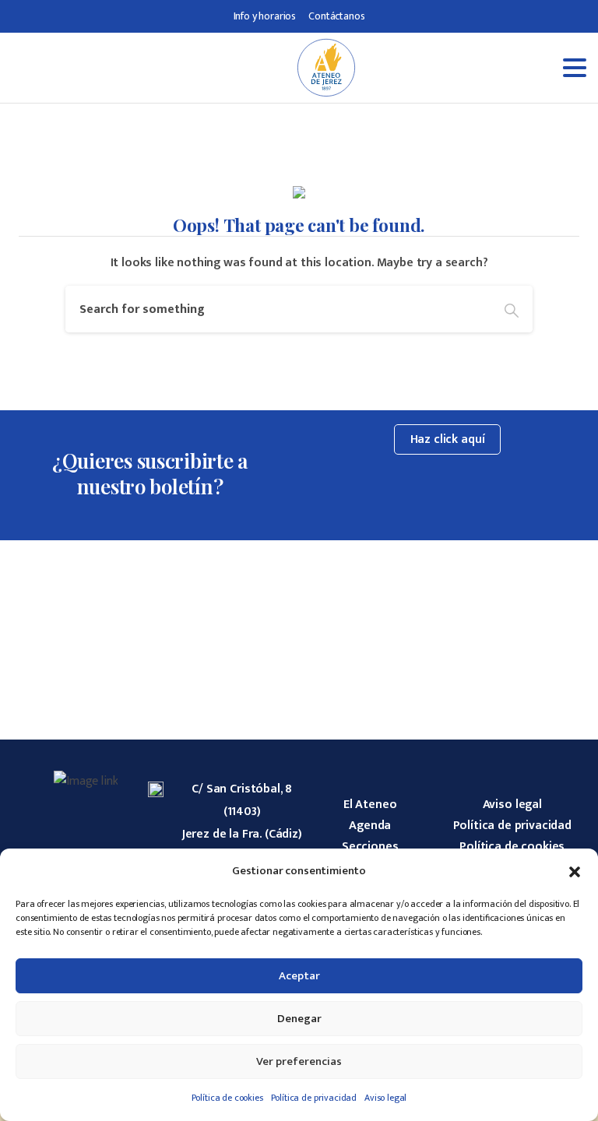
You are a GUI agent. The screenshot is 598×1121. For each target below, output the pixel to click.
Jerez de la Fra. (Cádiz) (242, 834)
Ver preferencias (299, 1061)
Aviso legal (385, 1097)
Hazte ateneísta (498, 604)
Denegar (299, 1018)
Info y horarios (265, 16)
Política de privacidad (314, 1097)
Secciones (370, 846)
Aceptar (299, 976)
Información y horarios (298, 604)
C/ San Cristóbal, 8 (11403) (242, 800)
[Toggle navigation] (473, 67)
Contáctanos (336, 16)
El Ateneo (370, 804)
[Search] (512, 309)
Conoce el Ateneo (100, 604)
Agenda (370, 825)
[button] (574, 871)
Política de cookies (227, 1097)
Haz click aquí (447, 439)
